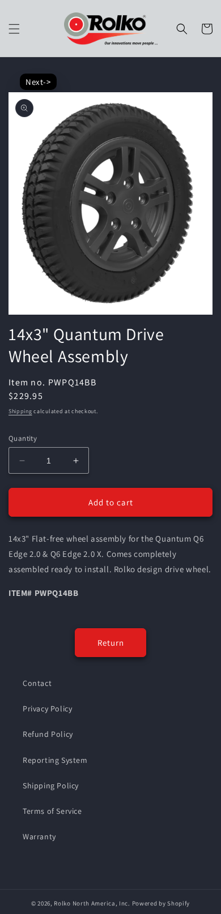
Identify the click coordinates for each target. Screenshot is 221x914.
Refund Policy (48, 734)
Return (110, 642)
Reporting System (55, 760)
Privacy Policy (47, 708)
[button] (14, 28)
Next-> (38, 81)
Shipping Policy (51, 785)
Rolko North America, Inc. (92, 903)
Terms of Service (52, 811)
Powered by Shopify (161, 903)
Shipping (20, 411)
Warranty (39, 836)
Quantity (22, 438)
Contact (37, 683)
